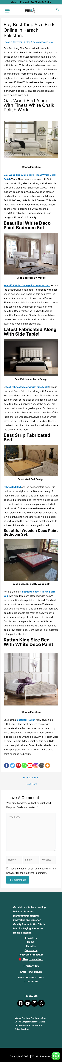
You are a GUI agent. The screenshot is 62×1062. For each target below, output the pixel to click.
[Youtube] (30, 762)
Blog (28, 42)
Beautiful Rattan (26, 719)
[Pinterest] (18, 762)
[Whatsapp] (24, 762)
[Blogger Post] (41, 762)
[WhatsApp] (41, 1003)
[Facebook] (6, 762)
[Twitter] (12, 762)
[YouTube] (27, 1003)
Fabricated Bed (12, 487)
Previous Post (31, 777)
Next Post (31, 784)
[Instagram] (36, 762)
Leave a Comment (13, 42)
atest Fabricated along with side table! (27, 387)
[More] (47, 762)
